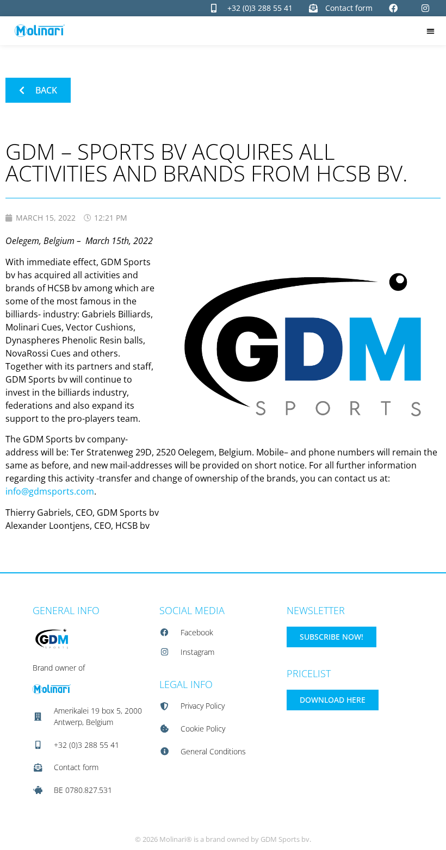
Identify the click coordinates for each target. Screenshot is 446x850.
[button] (430, 30)
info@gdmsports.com (49, 491)
